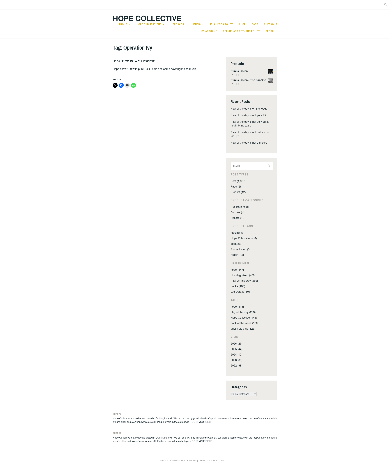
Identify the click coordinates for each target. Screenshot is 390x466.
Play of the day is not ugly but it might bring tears (250, 123)
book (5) (236, 244)
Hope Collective (147, 18)
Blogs (270, 31)
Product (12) (238, 192)
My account (209, 31)
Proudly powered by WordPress (178, 460)
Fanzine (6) (237, 233)
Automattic (222, 460)
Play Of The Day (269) (244, 280)
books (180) (238, 286)
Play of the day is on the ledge (249, 108)
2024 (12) (236, 354)
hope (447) (237, 269)
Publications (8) (240, 207)
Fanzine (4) (237, 212)
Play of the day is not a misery (249, 142)
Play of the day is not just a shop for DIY (250, 134)
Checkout (270, 24)
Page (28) (237, 186)
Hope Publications (149, 24)
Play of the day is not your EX (249, 115)
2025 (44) (236, 349)
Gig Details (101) (241, 291)
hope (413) (237, 306)
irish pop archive (221, 24)
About (123, 24)
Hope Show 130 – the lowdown (134, 61)
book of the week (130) (245, 323)
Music (197, 24)
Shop (242, 24)
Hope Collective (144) (244, 317)
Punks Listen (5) (240, 249)
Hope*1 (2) (237, 254)
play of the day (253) (243, 312)
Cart (255, 24)
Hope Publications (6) (244, 238)
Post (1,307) (238, 181)
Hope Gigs (177, 24)
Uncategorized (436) (243, 275)
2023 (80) (236, 360)
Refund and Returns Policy (241, 31)
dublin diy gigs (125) (243, 328)
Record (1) (237, 218)
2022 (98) (236, 365)
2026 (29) (236, 343)
